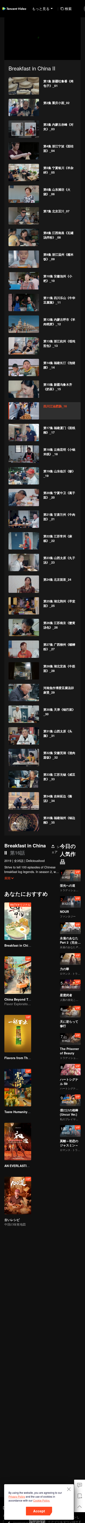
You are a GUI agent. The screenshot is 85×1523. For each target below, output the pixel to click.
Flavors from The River (21, 1058)
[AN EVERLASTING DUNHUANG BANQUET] (17, 1141)
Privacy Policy (16, 1496)
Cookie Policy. (41, 1500)
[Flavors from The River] (17, 1033)
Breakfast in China (18, 945)
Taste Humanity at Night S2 (24, 1112)
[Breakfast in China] (17, 921)
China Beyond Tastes (20, 999)
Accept (39, 1510)
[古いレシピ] (17, 1195)
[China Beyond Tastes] (17, 975)
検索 (68, 8)
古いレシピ (12, 1219)
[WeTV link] (14, 8)
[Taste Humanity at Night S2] (17, 1087)
